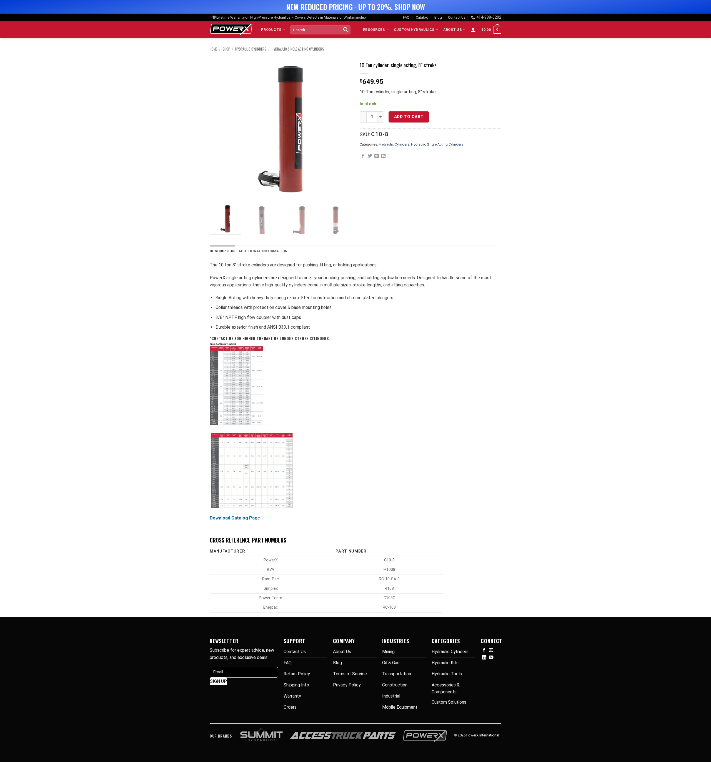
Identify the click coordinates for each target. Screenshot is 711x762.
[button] (473, 30)
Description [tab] (222, 251)
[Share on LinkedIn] (383, 156)
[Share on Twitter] (370, 156)
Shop (226, 49)
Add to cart (409, 116)
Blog (438, 17)
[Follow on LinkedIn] (484, 657)
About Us (452, 30)
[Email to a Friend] (376, 156)
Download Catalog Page (235, 518)
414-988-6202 (488, 17)
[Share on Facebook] (363, 156)
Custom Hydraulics (414, 30)
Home (213, 49)
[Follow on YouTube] (491, 657)
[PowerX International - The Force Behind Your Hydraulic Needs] (231, 30)
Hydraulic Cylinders (250, 49)
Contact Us (456, 17)
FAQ (406, 17)
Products (271, 30)
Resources (374, 30)
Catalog (422, 17)
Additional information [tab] (263, 251)
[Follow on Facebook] (484, 650)
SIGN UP (218, 681)
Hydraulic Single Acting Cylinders (298, 49)
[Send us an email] (491, 650)
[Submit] (345, 29)
